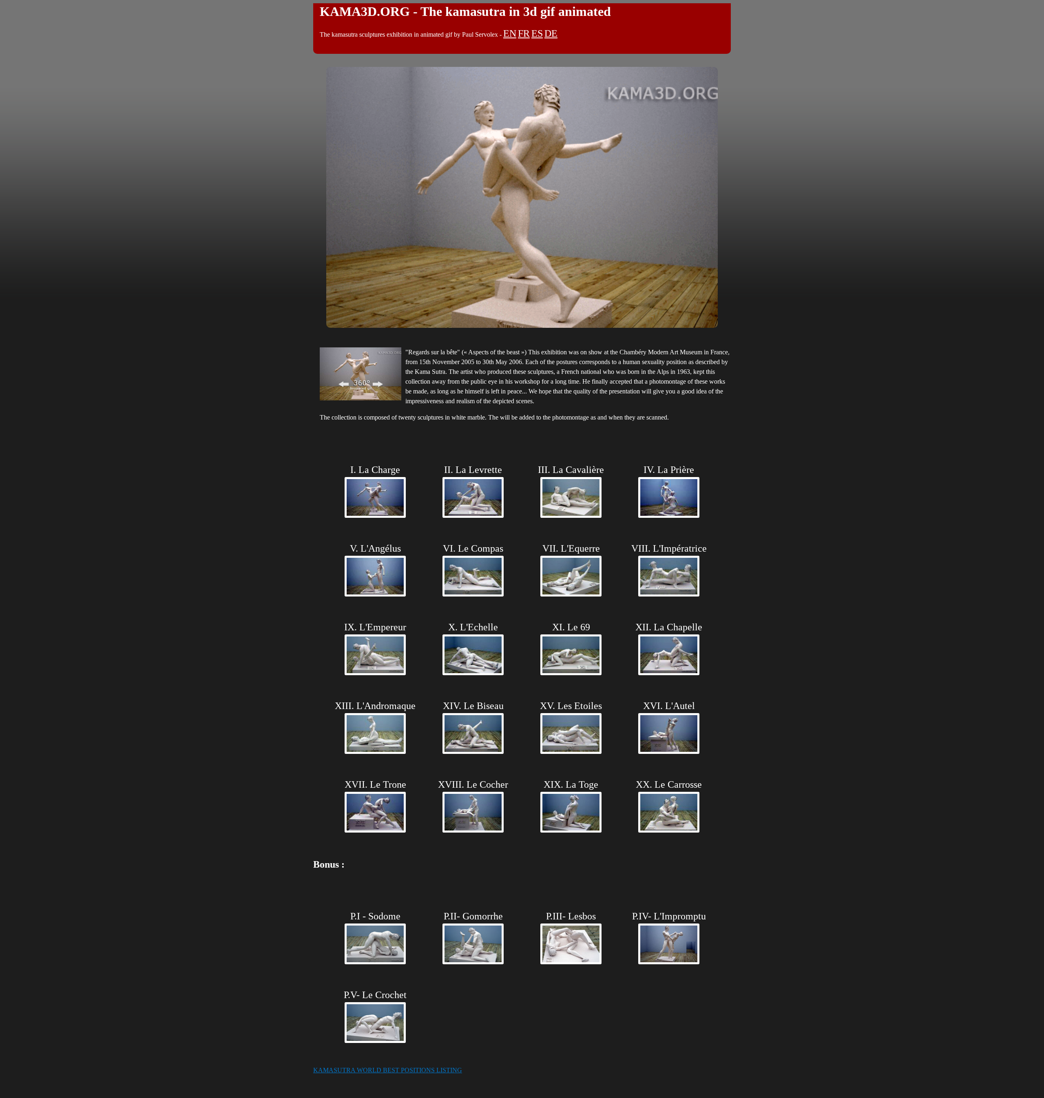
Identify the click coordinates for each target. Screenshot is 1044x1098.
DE (550, 33)
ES (537, 33)
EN (509, 33)
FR (524, 33)
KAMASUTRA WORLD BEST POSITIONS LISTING (387, 1070)
